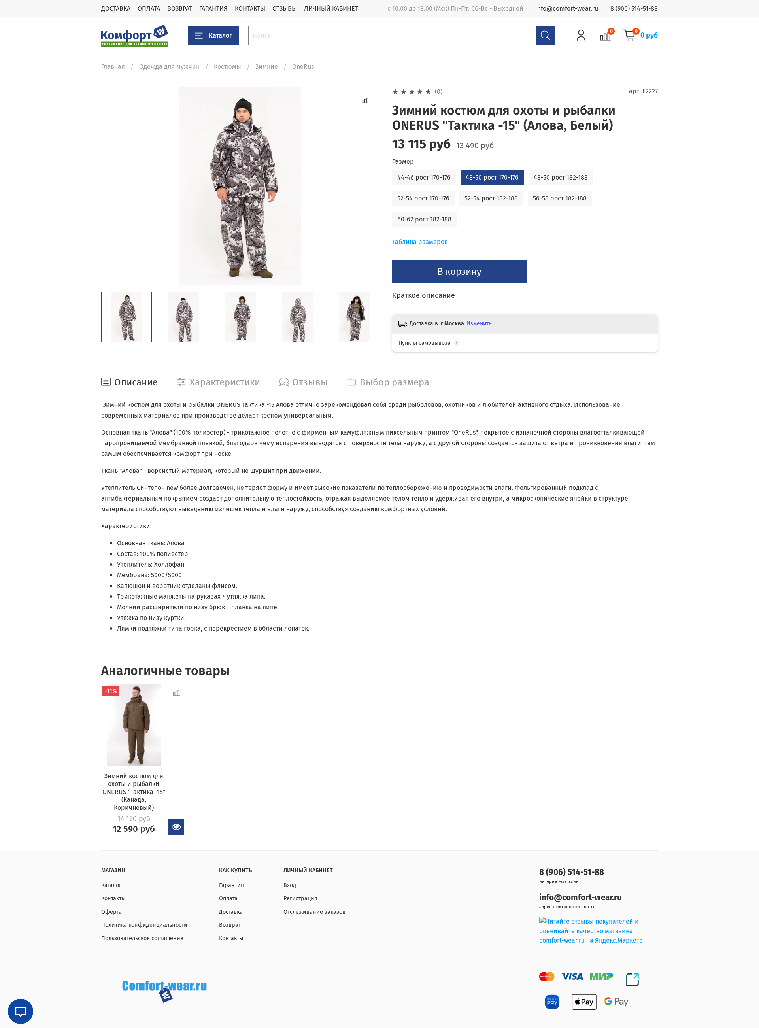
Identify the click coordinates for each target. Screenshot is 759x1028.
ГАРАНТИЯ (213, 8)
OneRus (303, 66)
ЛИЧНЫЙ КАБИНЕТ (331, 8)
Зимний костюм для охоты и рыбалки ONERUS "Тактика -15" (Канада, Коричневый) (133, 791)
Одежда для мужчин (169, 66)
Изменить (478, 323)
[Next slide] (366, 185)
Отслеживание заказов (314, 912)
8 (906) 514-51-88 (634, 8)
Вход (289, 885)
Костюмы (227, 66)
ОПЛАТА (149, 8)
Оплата (228, 898)
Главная (113, 66)
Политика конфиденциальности (144, 925)
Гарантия (231, 885)
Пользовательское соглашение (142, 938)
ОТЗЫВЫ (284, 8)
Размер (403, 161)
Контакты (113, 898)
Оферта (111, 912)
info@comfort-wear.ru (566, 8)
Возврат (230, 925)
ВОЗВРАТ (179, 8)
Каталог (220, 35)
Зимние (266, 66)
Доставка (231, 912)
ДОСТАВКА (115, 8)
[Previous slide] (113, 185)
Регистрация (300, 898)
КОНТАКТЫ (250, 8)
